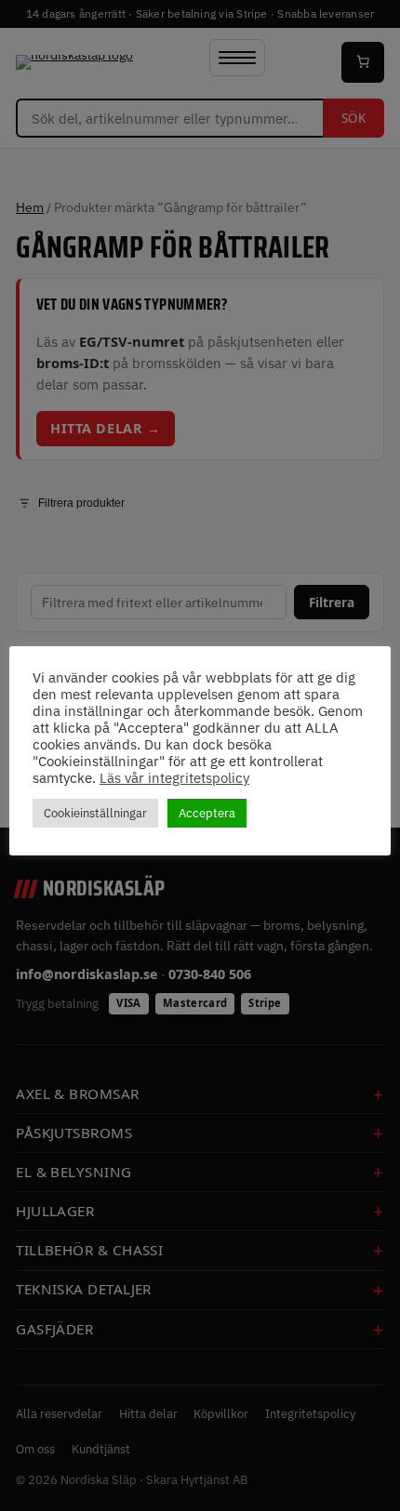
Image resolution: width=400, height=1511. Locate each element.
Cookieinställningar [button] (95, 813)
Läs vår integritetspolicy (174, 778)
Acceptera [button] (207, 813)
